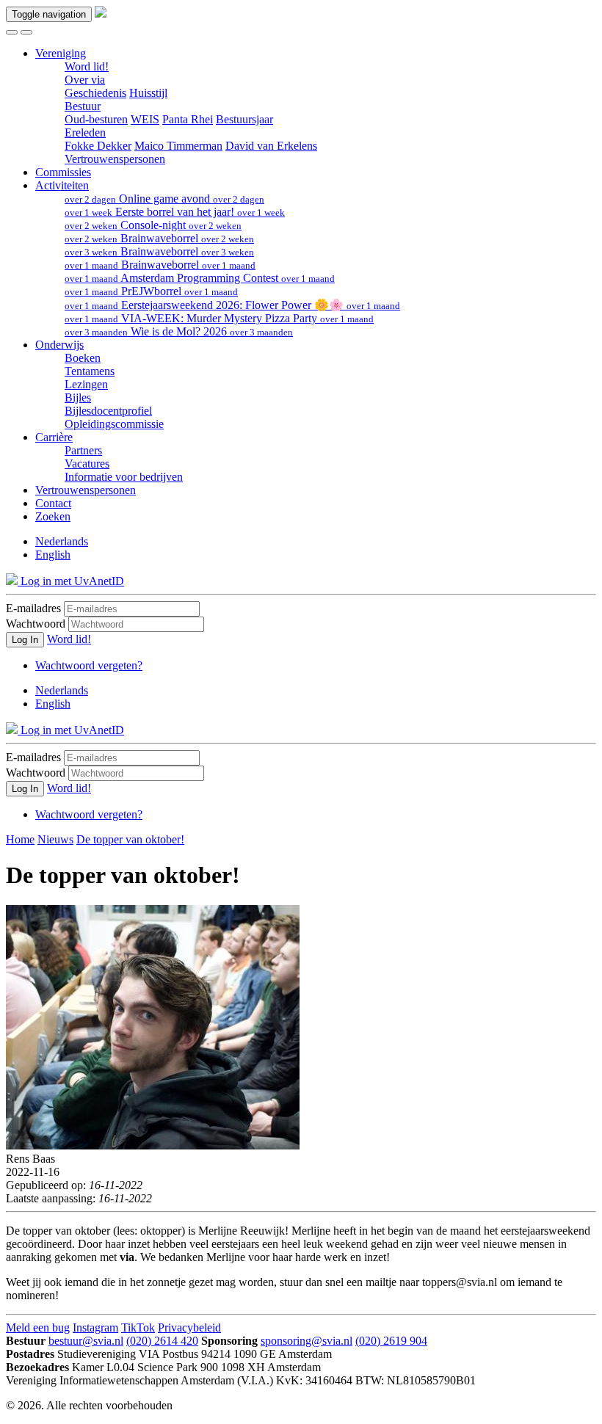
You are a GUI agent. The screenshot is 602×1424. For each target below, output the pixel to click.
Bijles (78, 397)
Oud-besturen (96, 119)
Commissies (63, 172)
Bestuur (83, 106)
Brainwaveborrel (159, 238)
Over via (85, 79)
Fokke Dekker (98, 145)
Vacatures (87, 463)
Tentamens (90, 371)
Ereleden (85, 132)
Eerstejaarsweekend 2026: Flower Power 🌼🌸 (232, 305)
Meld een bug (38, 1327)
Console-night (153, 225)
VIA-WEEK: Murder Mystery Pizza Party (219, 318)
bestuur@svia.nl (85, 1340)
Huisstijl (148, 93)
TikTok (138, 1327)
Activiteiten (62, 185)
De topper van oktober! (130, 839)
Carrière (54, 437)
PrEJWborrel (151, 291)
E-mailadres (33, 608)
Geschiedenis (95, 93)
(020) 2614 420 (162, 1340)
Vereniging (60, 53)
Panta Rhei (187, 119)
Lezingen (86, 384)
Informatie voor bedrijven (124, 477)
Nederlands (61, 541)
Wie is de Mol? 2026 (179, 331)
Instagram (95, 1327)
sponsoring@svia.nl (306, 1340)
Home (20, 839)
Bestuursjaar (244, 119)
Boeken (83, 358)
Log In (25, 639)
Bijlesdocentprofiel (108, 410)
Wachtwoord (35, 623)
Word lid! (87, 66)
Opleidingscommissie (114, 424)
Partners (83, 450)
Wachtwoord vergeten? (88, 665)
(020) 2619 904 (391, 1340)
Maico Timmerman (178, 145)
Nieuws (55, 839)
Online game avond (164, 198)
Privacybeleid (189, 1327)
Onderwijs (59, 344)
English (52, 554)
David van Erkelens (271, 145)
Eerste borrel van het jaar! (175, 212)
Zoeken (52, 516)
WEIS (145, 119)
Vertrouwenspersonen (115, 159)
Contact (53, 503)
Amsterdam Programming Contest (200, 278)
